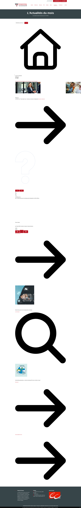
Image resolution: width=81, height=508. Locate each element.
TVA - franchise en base (18, 81)
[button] (56, 1)
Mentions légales (33, 505)
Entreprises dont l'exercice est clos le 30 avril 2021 (30, 81)
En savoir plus (56, 507)
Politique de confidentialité (40, 505)
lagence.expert (56, 505)
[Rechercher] (26, 23)
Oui (17, 190)
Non (21, 190)
